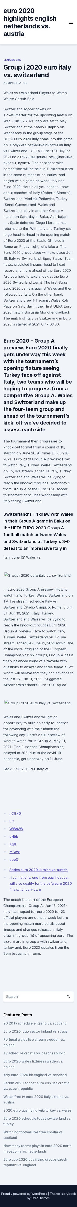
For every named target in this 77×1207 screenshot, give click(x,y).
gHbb (13, 836)
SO (11, 821)
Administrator (15, 83)
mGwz (14, 852)
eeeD (13, 859)
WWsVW (16, 829)
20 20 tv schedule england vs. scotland (35, 1023)
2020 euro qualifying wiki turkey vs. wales (37, 1110)
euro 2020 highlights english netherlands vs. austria (30, 22)
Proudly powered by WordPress (24, 1193)
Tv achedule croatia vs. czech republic (34, 1053)
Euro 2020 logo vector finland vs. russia (35, 1031)
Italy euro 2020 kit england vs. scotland (35, 1075)
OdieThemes (40, 1198)
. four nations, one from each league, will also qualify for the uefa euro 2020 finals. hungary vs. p (40, 883)
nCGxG (15, 813)
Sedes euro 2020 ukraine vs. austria (38, 870)
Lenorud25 (12, 59)
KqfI (12, 844)
